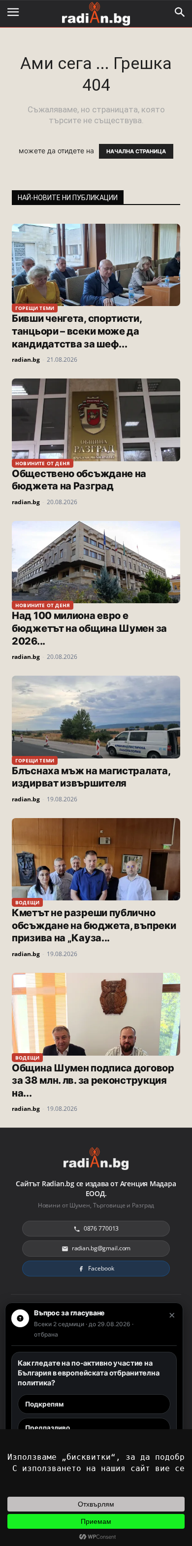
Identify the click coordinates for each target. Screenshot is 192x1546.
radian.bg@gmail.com (101, 1248)
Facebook (101, 1268)
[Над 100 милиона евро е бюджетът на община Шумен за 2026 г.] (96, 562)
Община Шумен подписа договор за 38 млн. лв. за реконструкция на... (93, 1080)
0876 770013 (101, 1228)
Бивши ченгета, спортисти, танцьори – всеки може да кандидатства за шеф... (77, 330)
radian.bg (26, 359)
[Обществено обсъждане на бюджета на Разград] (96, 419)
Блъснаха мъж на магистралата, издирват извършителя (91, 777)
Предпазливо (47, 1428)
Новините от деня (42, 463)
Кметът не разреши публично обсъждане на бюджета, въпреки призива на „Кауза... (94, 925)
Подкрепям (44, 1404)
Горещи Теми (34, 308)
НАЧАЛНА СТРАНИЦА (136, 151)
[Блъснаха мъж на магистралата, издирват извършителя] (96, 717)
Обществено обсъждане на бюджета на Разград (79, 480)
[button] (180, 12)
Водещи (27, 902)
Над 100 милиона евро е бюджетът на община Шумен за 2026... (89, 628)
